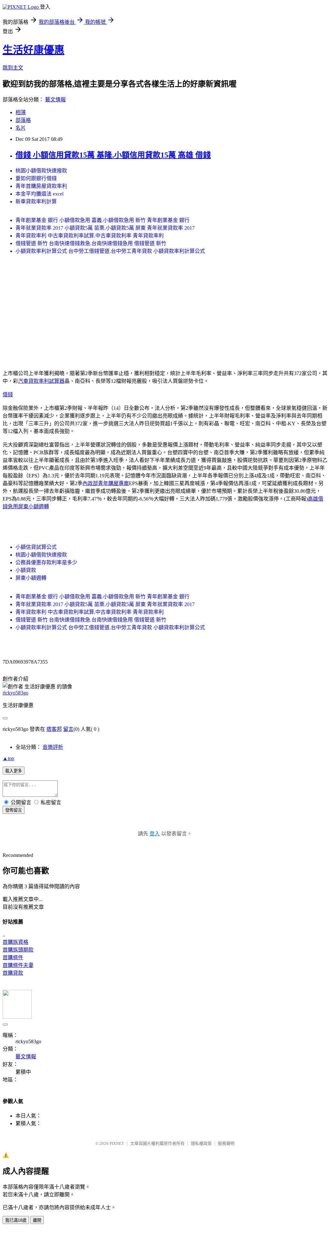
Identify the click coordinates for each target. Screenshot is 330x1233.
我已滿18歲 (15, 1220)
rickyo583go (15, 692)
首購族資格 (15, 942)
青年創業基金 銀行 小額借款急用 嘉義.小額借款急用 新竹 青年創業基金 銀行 (102, 220)
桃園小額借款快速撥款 (41, 170)
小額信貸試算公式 (36, 547)
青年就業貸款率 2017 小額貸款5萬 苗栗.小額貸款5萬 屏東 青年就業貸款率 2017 (105, 228)
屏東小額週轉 (33, 506)
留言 (68, 729)
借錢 (8, 394)
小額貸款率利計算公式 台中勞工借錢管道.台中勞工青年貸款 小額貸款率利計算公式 (110, 251)
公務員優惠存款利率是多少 (46, 562)
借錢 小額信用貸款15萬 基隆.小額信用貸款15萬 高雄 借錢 (113, 155)
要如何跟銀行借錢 (36, 178)
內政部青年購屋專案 (105, 483)
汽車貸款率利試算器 (41, 381)
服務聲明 (226, 1143)
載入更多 (13, 770)
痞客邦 (54, 729)
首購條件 (13, 957)
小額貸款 (25, 570)
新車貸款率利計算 (36, 201)
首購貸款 (13, 973)
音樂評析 (53, 747)
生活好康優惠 (33, 50)
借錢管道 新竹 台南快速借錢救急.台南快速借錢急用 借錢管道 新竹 (90, 243)
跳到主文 (13, 67)
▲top (8, 758)
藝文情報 (55, 99)
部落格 (23, 120)
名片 (20, 128)
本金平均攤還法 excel (39, 194)
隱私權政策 (201, 1143)
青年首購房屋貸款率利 (41, 186)
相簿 (20, 112)
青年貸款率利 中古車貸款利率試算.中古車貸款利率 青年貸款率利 (89, 235)
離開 (37, 1220)
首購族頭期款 (18, 949)
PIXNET (117, 1143)
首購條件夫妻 (18, 965)
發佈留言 (13, 810)
